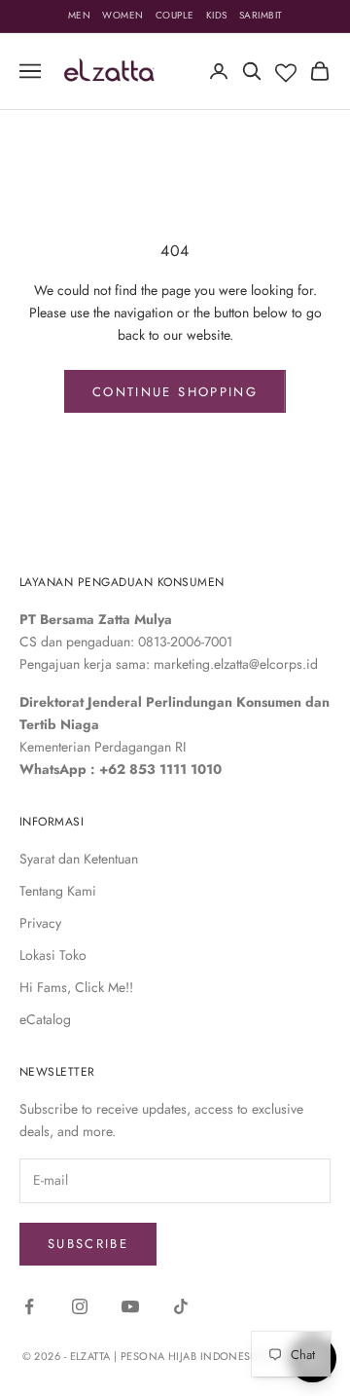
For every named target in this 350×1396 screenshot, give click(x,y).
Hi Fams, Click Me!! (76, 987)
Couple (175, 15)
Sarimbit (261, 15)
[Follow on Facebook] (29, 1306)
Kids (217, 15)
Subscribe (88, 1243)
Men (79, 15)
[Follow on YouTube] (130, 1306)
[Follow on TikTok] (181, 1306)
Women (123, 15)
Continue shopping (175, 392)
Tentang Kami (57, 890)
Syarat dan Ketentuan (78, 858)
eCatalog (45, 1019)
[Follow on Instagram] (79, 1306)
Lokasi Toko (53, 955)
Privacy (40, 923)
